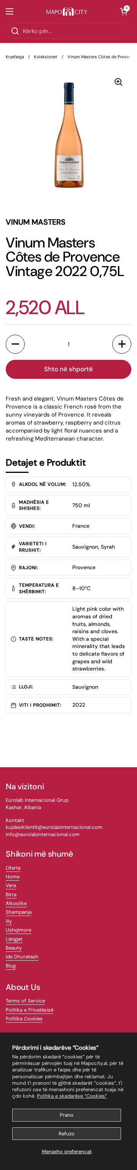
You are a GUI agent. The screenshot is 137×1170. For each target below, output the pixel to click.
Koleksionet (45, 56)
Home (12, 876)
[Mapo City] (67, 11)
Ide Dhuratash (22, 956)
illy (9, 921)
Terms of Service (25, 1001)
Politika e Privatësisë (29, 1010)
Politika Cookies (24, 1018)
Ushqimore (18, 930)
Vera (11, 885)
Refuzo (67, 1133)
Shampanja (19, 912)
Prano (66, 1115)
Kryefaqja (15, 56)
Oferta (13, 868)
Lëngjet (14, 939)
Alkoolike (16, 903)
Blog (11, 965)
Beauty (14, 948)
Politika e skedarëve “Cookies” (72, 1096)
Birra (11, 894)
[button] (123, 11)
